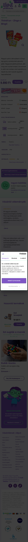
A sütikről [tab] (23, 258)
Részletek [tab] (14, 258)
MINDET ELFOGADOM (14, 280)
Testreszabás (13, 286)
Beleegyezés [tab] (5, 258)
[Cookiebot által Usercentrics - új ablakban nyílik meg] (19, 254)
